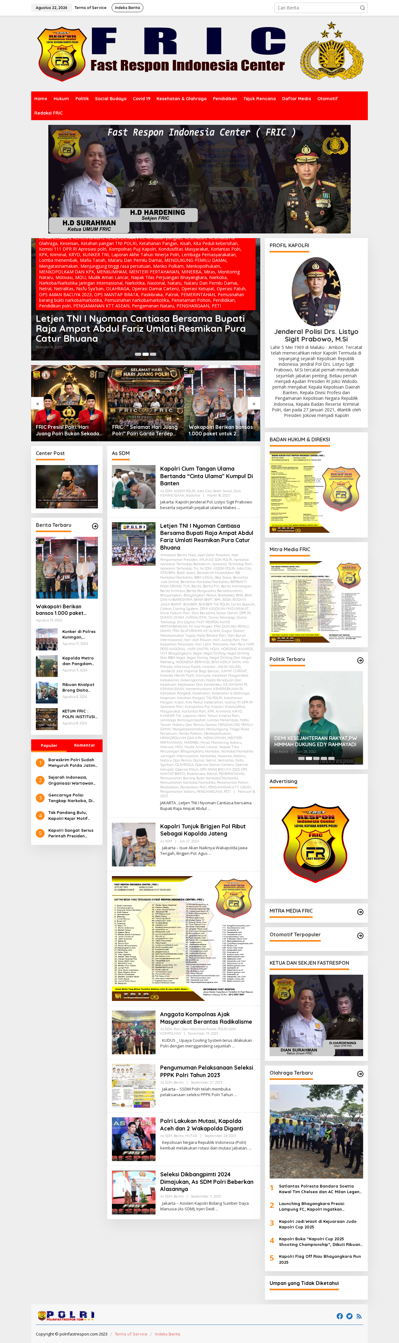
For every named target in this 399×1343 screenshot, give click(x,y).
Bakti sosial (222, 491)
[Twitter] (349, 1316)
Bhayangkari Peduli (200, 595)
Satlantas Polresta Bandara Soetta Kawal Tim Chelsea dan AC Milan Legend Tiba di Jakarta (320, 1189)
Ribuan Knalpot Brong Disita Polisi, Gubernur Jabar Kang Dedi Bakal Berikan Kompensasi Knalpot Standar (79, 687)
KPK (211, 711)
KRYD (237, 711)
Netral (211, 760)
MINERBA (191, 742)
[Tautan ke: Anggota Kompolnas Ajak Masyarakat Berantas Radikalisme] (134, 1032)
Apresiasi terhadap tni (179, 568)
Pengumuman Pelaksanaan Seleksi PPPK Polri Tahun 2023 (206, 1071)
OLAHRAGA (184, 764)
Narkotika (208, 756)
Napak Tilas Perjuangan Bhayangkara (199, 749)
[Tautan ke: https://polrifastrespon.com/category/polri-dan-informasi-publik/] (360, 935)
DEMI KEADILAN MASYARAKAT (224, 608)
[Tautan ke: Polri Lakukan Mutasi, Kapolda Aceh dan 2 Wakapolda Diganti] (134, 1139)
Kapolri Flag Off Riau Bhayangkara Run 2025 (320, 1259)
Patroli (212, 774)
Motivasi (167, 747)
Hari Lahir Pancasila (211, 644)
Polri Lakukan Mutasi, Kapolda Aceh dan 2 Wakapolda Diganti (201, 1124)
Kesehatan (201, 693)
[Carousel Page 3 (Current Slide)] (153, 354)
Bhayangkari (171, 595)
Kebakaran (169, 680)
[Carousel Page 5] (331, 758)
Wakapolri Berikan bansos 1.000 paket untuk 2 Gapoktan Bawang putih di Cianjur (144, 430)
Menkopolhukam (217, 733)
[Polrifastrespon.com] (199, 53)
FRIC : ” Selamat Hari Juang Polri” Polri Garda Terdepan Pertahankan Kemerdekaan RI (69, 430)
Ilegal (197, 653)
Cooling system (185, 608)
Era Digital (186, 622)
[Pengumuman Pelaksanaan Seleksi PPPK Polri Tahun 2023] (235, 1094)
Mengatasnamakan (188, 729)
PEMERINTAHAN (231, 774)
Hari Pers (237, 644)
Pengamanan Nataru (177, 791)
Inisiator (209, 666)
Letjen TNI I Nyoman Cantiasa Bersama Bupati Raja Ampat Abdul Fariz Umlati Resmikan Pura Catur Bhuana (206, 536)
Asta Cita (204, 491)
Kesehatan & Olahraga (230, 693)
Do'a (237, 491)
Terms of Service (131, 1333)
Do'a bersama (203, 613)
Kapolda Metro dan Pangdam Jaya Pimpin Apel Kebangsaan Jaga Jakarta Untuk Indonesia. (79, 661)
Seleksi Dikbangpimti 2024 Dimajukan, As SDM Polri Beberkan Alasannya (206, 1182)
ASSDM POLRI (184, 491)
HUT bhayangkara (175, 653)
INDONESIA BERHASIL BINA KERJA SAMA (208, 662)
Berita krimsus (172, 591)
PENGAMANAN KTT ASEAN (229, 787)
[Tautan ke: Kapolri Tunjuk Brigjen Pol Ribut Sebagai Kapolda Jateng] (145, 299)
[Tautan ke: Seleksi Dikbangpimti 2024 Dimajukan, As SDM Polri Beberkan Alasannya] (134, 1192)
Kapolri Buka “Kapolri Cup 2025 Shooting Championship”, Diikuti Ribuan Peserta (319, 1241)
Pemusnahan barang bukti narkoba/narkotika (199, 778)
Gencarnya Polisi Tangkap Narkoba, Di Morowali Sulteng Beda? (70, 797)
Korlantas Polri (194, 711)
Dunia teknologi (222, 617)
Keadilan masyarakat (230, 675)
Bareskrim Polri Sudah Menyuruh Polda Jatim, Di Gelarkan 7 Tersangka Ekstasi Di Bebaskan (72, 762)
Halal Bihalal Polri (211, 635)
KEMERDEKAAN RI (228, 689)
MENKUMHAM (215, 738)
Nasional (193, 495)
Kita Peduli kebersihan (204, 702)
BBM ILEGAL (204, 577)
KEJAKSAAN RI (235, 684)
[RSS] (359, 1316)
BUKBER (190, 604)
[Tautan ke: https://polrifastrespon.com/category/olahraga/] (360, 1074)
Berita (196, 586)
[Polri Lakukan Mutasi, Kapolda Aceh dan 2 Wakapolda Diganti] (250, 1148)
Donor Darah (227, 613)
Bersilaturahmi (229, 591)
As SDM (47, 316)
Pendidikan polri (193, 787)
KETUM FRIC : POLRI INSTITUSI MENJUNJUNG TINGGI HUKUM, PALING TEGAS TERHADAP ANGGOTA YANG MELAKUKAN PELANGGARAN (78, 714)
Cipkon (165, 608)
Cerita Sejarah (243, 604)
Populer (49, 745)
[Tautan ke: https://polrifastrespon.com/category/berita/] (95, 526)
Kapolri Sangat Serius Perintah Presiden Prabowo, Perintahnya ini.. (71, 833)
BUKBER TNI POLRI (214, 604)
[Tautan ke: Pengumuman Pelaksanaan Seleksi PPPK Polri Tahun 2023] (134, 1085)
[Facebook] (340, 1316)
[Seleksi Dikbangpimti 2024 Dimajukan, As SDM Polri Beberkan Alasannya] (216, 1209)
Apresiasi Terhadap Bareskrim (185, 564)
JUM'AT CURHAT (233, 671)
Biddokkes (226, 595)
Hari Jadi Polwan (197, 640)
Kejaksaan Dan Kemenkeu (200, 684)
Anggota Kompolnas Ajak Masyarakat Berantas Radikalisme (206, 1018)
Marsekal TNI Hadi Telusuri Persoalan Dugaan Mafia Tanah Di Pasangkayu (315, 741)
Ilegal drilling (215, 653)
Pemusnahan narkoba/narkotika (187, 782)
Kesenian (167, 698)
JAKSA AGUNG (229, 666)
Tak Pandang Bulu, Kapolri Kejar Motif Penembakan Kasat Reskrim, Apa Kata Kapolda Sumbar (68, 815)
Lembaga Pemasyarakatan (183, 720)
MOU (179, 747)
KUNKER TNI (170, 715)
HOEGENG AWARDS (237, 649)
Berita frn (211, 586)
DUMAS (166, 617)
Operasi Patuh (187, 769)
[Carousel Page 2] (145, 354)
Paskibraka (196, 774)
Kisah (179, 702)
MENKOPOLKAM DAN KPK (181, 738)
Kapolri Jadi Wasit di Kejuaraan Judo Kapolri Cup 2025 (318, 1224)
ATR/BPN (167, 573)
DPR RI (245, 613)
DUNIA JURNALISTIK (190, 617)
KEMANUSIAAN (172, 495)
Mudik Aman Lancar (201, 747)
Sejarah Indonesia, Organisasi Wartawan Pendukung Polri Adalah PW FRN (73, 780)
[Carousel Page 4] (324, 758)
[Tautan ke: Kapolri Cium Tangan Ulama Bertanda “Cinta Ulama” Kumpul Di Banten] (134, 486)
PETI (227, 791)
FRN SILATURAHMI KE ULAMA (196, 631)
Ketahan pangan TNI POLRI (199, 698)
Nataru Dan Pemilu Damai (182, 760)
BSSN (227, 599)
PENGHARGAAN (209, 791)
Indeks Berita (167, 1333)
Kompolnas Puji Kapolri (204, 706)
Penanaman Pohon (232, 782)
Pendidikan (169, 787)
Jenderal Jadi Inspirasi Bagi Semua (189, 671)
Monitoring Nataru (226, 742)
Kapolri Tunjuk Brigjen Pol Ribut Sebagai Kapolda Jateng (126, 333)
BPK (217, 599)
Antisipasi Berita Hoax (178, 555)
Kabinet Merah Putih (177, 675)
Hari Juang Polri (226, 640)
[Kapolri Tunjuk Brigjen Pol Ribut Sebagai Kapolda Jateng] (210, 853)
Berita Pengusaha (201, 591)
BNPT (208, 599)
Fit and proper (200, 626)
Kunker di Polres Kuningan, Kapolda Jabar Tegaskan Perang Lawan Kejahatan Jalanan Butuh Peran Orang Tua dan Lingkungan (79, 634)
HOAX (214, 649)
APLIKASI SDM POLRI (215, 559)
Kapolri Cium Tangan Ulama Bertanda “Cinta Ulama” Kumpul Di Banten (206, 476)
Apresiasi (241, 559)
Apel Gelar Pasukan (214, 555)
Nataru (239, 756)
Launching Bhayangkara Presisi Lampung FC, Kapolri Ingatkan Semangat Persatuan (311, 1206)
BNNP (198, 599)
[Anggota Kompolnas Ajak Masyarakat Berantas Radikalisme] (233, 1046)
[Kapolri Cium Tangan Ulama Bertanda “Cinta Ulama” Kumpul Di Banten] (238, 507)
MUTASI (191, 1136)
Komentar (84, 745)
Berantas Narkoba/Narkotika (204, 582)
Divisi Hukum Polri (175, 613)
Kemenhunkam (199, 689)
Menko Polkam (190, 733)
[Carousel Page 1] (138, 354)
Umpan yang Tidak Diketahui (304, 1283)
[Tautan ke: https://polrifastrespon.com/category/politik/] (360, 660)
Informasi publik (187, 666)
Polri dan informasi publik (195, 1029)
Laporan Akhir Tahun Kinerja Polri (211, 715)
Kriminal (223, 711)
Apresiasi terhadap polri (232, 564)
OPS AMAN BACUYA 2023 (219, 769)
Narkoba (212, 751)
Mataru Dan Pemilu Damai (194, 725)
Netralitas (226, 760)
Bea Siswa (223, 577)
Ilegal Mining (197, 657)
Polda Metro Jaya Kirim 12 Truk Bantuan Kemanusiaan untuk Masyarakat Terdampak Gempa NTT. (221, 430)
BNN (239, 595)
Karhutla (203, 675)
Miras (204, 742)
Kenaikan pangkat (175, 693)
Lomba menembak (222, 720)
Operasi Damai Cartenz (214, 764)
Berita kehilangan (236, 586)
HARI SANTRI (198, 649)
